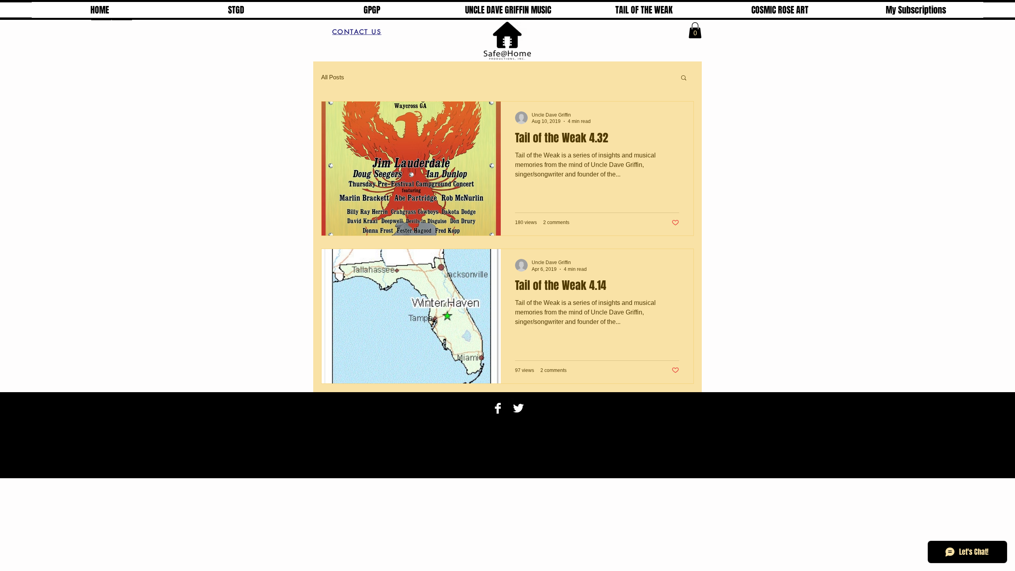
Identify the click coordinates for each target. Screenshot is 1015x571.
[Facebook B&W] (498, 408)
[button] (695, 30)
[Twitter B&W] (518, 408)
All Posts (332, 77)
